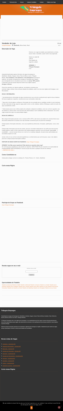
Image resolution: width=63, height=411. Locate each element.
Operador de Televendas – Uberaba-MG (12, 351)
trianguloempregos (6, 45)
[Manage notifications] (59, 407)
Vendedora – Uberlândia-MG (9, 344)
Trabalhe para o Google (24, 286)
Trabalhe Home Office (34, 286)
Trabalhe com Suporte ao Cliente (14, 288)
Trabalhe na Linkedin (44, 285)
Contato (4, 2)
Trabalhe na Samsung (7, 285)
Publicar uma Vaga (51, 2)
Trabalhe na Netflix (16, 285)
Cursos (22, 2)
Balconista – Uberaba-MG (8, 348)
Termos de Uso (13, 2)
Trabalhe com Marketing (27, 288)
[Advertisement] (31, 29)
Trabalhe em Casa (43, 286)
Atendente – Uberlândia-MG (9, 353)
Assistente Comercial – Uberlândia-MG (11, 365)
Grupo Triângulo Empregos (33, 142)
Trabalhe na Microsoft (25, 285)
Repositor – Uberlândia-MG (9, 358)
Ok (31, 408)
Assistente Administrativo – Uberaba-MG (12, 346)
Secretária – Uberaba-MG (8, 361)
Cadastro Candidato (31, 2)
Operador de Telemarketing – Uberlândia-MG (13, 356)
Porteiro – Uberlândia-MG (8, 363)
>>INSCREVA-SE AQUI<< (8, 150)
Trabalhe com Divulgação (39, 288)
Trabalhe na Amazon (35, 285)
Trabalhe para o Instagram (12, 286)
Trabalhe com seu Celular (51, 288)
